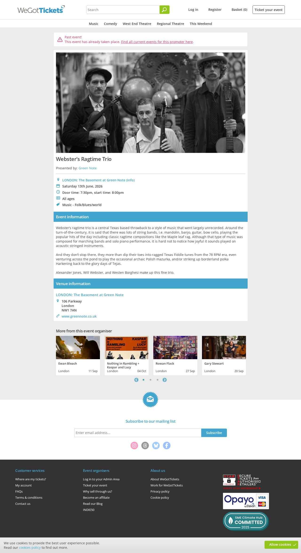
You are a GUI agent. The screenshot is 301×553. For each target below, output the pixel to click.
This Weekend (201, 23)
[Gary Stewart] (224, 347)
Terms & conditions (28, 497)
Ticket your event (269, 10)
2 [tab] (150, 380)
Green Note (88, 168)
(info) (130, 180)
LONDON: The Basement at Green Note (93, 180)
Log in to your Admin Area (101, 479)
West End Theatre (137, 23)
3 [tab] (157, 380)
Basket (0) (239, 9)
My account (23, 485)
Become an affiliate (96, 497)
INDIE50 (88, 510)
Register (215, 9)
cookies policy (30, 547)
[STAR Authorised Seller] (242, 489)
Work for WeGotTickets (166, 485)
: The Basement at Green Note (90, 294)
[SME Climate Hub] (246, 530)
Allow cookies (280, 544)
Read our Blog (93, 503)
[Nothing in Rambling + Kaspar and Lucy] (126, 347)
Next (164, 380)
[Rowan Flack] (175, 347)
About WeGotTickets (164, 479)
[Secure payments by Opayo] (246, 508)
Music (93, 23)
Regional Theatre (170, 23)
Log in (193, 9)
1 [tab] (143, 380)
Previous (136, 380)
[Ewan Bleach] (78, 347)
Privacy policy (160, 491)
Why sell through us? (97, 491)
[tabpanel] (78, 355)
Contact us (22, 503)
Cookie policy (159, 497)
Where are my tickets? (30, 479)
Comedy (110, 23)
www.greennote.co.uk (79, 316)
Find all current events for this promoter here (157, 42)
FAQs (19, 491)
